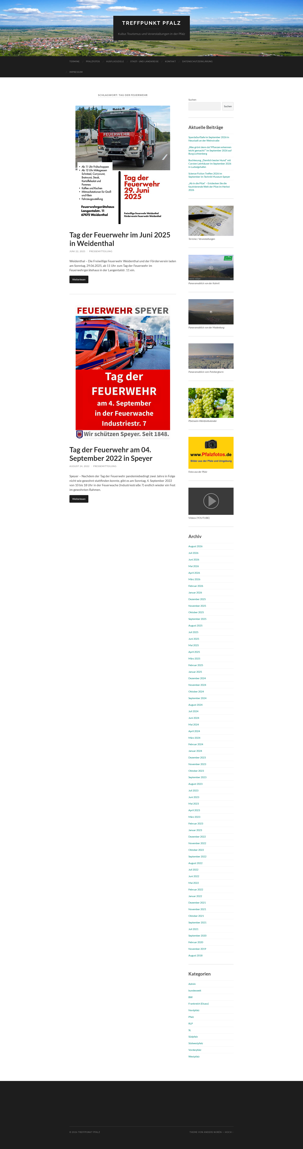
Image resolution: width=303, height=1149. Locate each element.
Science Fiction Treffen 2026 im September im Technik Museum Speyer (209, 175)
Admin (192, 983)
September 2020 (197, 935)
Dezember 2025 (197, 599)
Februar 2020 (195, 942)
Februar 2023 (195, 823)
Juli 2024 (193, 711)
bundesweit (194, 990)
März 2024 (194, 737)
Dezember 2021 (197, 902)
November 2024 (197, 684)
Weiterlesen (79, 279)
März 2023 (194, 816)
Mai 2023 (193, 803)
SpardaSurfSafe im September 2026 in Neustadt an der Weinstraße (208, 139)
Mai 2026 (193, 566)
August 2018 (195, 955)
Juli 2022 (193, 869)
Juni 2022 (193, 876)
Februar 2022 (195, 889)
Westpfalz (193, 1056)
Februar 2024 (195, 744)
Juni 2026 (193, 559)
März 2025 (194, 658)
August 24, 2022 (79, 466)
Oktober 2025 (196, 612)
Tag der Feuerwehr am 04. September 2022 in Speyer (110, 453)
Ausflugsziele (115, 61)
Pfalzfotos (93, 61)
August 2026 (195, 546)
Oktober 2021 (196, 915)
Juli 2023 (193, 790)
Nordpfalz (193, 1010)
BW (190, 997)
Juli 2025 (193, 632)
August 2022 (195, 863)
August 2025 (195, 625)
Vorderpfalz (194, 1049)
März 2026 (194, 579)
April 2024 (194, 731)
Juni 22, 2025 (77, 251)
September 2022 (197, 856)
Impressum (76, 72)
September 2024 (197, 698)
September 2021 (197, 922)
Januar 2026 (195, 592)
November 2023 (197, 764)
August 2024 (195, 704)
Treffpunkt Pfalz (151, 23)
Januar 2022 (195, 896)
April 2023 (194, 810)
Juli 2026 (193, 552)
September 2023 (197, 777)
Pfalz (191, 1016)
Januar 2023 (195, 830)
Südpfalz (193, 1036)
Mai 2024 (193, 724)
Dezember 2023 (197, 757)
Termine (74, 61)
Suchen (192, 99)
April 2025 (194, 651)
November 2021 (197, 909)
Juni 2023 (193, 797)
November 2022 (197, 843)
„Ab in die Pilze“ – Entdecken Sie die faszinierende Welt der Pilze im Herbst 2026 (209, 186)
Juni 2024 (193, 717)
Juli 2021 (193, 929)
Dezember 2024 (197, 678)
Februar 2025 (195, 665)
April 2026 (194, 572)
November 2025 (197, 605)
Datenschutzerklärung (197, 61)
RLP (190, 1023)
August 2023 (195, 783)
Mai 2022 (193, 882)
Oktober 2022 (196, 849)
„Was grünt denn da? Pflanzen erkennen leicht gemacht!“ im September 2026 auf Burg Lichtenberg (210, 150)
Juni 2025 (193, 638)
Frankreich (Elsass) (198, 1003)
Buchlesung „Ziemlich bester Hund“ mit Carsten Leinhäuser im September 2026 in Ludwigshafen (209, 163)
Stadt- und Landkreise (144, 61)
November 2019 (197, 948)
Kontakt (170, 61)
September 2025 (197, 618)
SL (189, 1030)
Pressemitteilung (100, 251)
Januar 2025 (195, 671)
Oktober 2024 (196, 691)
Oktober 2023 (196, 770)
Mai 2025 (193, 645)
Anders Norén (213, 1132)
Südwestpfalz (195, 1043)
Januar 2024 (195, 750)
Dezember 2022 (197, 836)
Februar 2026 (195, 585)
